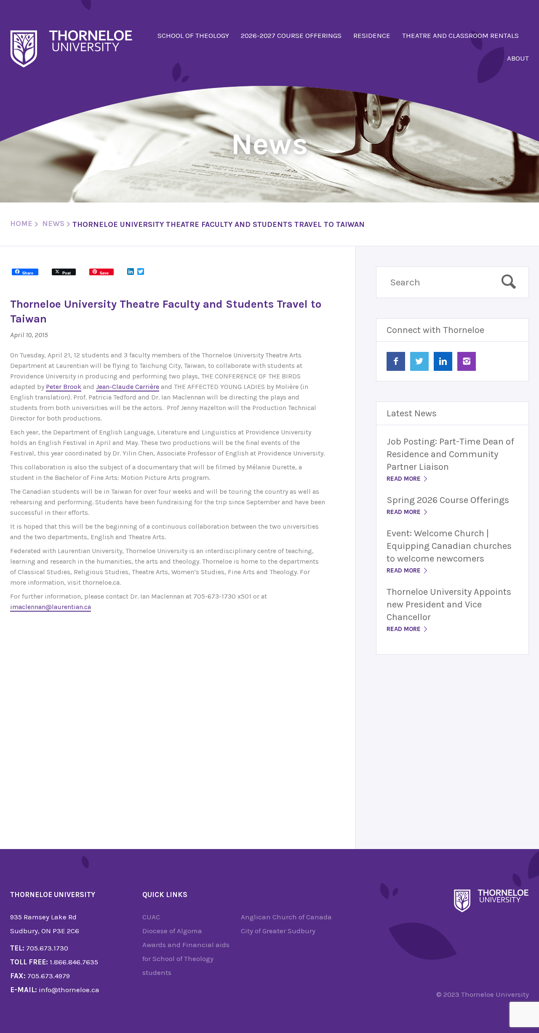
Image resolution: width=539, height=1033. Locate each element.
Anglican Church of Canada (286, 917)
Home (21, 223)
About (518, 58)
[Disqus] (167, 720)
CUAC (151, 917)
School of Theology (193, 35)
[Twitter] (419, 361)
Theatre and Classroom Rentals (460, 35)
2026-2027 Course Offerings (291, 35)
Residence (371, 35)
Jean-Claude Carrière (127, 387)
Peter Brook (63, 387)
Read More (404, 478)
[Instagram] (466, 361)
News (53, 223)
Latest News (412, 413)
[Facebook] (396, 361)
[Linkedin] (443, 361)
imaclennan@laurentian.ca (50, 607)
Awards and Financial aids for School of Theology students (185, 958)
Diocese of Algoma (172, 931)
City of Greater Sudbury (278, 931)
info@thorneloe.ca (69, 989)
